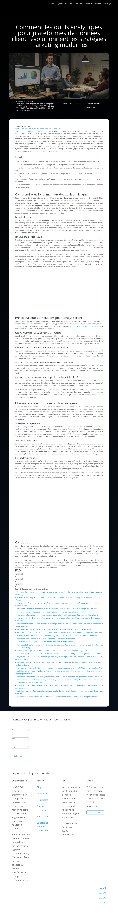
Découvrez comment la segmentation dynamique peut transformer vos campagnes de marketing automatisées (60, 632)
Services (51, 4)
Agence (60, 4)
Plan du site (42, 816)
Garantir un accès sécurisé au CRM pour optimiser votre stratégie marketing (46, 642)
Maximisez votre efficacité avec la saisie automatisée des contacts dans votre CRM (48, 639)
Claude (25, 129)
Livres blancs (43, 793)
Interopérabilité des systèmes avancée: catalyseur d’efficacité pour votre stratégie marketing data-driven (57, 697)
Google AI (56, 129)
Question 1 (19, 574)
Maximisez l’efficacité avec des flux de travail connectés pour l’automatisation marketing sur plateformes (57, 609)
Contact (89, 4)
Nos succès (68, 4)
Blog (39, 787)
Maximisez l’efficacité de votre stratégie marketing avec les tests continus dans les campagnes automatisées (58, 635)
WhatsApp (40, 129)
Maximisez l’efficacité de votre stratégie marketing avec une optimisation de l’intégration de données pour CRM (60, 677)
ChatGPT (18, 129)
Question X (19, 584)
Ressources (78, 4)
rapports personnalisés (78, 326)
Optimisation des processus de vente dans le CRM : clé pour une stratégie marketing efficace (52, 650)
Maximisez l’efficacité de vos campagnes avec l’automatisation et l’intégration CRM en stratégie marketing (57, 615)
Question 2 (19, 579)
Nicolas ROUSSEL (28, 102)
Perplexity (32, 129)
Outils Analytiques (26, 131)
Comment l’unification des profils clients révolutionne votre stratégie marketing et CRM (50, 612)
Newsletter (97, 4)
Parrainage (107, 4)
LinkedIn (48, 129)
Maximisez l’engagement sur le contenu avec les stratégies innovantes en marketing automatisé (54, 629)
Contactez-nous (95, 812)
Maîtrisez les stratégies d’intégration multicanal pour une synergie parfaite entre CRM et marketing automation (59, 668)
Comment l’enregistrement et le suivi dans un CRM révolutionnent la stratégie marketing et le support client (58, 653)
